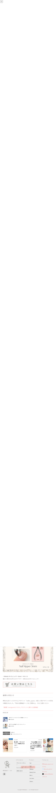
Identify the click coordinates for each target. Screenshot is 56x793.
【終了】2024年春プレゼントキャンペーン (17, 724)
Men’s (31, 775)
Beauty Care (33, 772)
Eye (30, 763)
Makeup (31, 769)
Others (31, 781)
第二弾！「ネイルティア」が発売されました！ (19, 743)
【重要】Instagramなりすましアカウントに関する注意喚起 (20, 707)
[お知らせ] (8, 743)
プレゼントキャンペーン (17, 734)
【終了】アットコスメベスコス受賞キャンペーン (18, 717)
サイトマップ (19, 767)
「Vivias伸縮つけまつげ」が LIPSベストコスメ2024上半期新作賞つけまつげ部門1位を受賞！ (36, 745)
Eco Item (32, 778)
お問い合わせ (19, 771)
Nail (31, 766)
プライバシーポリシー (21, 763)
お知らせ (13, 732)
